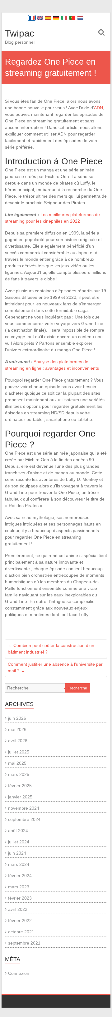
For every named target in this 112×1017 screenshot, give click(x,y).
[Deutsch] (56, 18)
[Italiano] (64, 18)
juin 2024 (17, 853)
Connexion (18, 973)
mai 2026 (17, 729)
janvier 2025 (20, 796)
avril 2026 (17, 740)
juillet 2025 (18, 751)
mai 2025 (17, 763)
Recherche (77, 688)
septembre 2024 (24, 819)
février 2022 (20, 920)
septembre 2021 (24, 942)
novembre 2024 (23, 808)
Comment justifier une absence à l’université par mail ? (55, 667)
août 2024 (18, 830)
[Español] (48, 18)
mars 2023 (18, 886)
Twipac (19, 33)
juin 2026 (17, 718)
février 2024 (20, 875)
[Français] (32, 18)
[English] (40, 18)
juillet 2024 (18, 841)
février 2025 (20, 785)
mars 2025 (18, 774)
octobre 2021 (21, 931)
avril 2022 (17, 909)
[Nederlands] (80, 18)
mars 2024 (18, 864)
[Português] (72, 18)
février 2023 (20, 898)
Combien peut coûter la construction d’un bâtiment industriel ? (51, 648)
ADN (98, 107)
